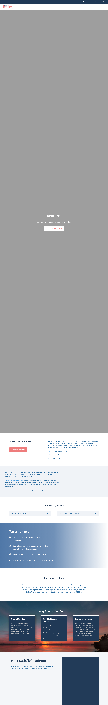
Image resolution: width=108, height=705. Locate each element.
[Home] (8, 7)
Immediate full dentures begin (14, 480)
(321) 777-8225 (99, 2)
